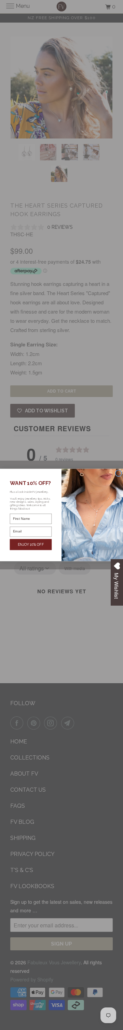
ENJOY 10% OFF (31, 544)
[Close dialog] (118, 473)
